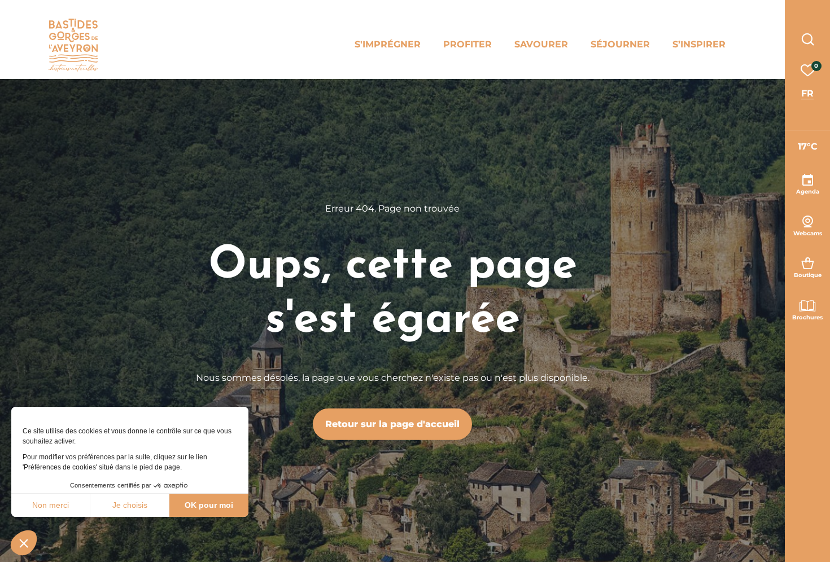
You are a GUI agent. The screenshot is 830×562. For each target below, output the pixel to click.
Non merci (50, 505)
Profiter (467, 44)
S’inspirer (699, 44)
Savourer (541, 44)
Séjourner (620, 44)
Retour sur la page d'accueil (392, 424)
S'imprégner (388, 44)
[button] (23, 542)
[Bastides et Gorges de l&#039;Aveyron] (73, 45)
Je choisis (129, 505)
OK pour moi (209, 505)
